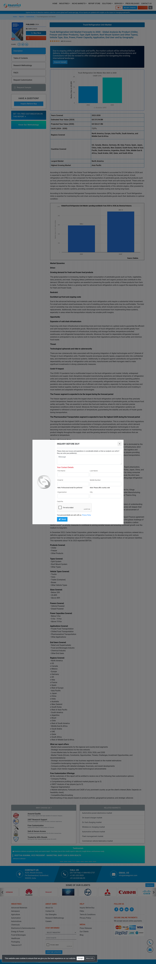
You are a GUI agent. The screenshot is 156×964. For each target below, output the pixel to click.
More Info (90, 958)
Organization (62, 492)
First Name (61, 471)
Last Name (94, 471)
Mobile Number (95, 480)
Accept (80, 958)
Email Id (60, 480)
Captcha (60, 501)
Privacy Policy (86, 515)
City (91, 492)
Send (63, 519)
